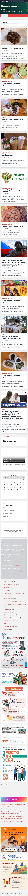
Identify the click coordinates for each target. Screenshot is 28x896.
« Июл (13, 496)
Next (8, 436)
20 (14, 487)
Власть (6, 590)
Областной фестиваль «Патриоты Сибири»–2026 (11, 337)
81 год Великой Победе (10, 584)
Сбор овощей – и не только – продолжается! (13, 84)
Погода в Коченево (8, 505)
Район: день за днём (9, 621)
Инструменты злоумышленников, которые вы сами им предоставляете (13, 822)
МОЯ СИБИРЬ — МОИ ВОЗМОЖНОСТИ (15, 604)
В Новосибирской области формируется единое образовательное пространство (12, 817)
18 (7, 487)
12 (11, 484)
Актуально (7, 587)
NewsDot (20, 895)
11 (7, 484)
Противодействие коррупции (12, 618)
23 (23, 487)
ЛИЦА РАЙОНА (8, 599)
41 (5, 436)
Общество (7, 612)
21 (17, 487)
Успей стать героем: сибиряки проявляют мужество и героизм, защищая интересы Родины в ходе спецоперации (13, 263)
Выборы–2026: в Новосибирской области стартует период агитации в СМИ (12, 812)
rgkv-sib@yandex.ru (16, 565)
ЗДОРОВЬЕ (7, 596)
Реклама (6, 623)
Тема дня (6, 629)
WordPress (9, 895)
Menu (4, 16)
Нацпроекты (7, 609)
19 (11, 487)
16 (23, 484)
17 (4, 487)
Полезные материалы (10, 615)
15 (20, 484)
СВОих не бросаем (7, 47)
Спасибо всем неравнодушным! (13, 49)
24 (4, 489)
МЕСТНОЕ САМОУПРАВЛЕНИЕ (12, 602)
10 (4, 484)
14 (17, 484)
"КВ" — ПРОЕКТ (8, 582)
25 (8, 489)
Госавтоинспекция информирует (12, 593)
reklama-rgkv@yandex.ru (20, 571)
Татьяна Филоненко (14, 533)
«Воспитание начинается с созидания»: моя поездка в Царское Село (13, 805)
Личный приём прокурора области (11, 191)
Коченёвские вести (10, 7)
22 (20, 487)
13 (14, 484)
